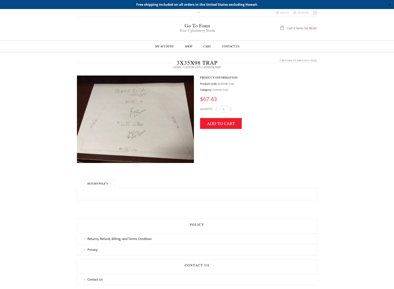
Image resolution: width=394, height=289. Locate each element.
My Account (164, 46)
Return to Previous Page (299, 60)
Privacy (92, 250)
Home (177, 67)
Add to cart (221, 123)
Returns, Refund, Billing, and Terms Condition (119, 239)
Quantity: (206, 109)
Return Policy (97, 183)
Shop (188, 46)
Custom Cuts (192, 67)
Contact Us (230, 46)
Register (303, 12)
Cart (207, 46)
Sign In (284, 12)
